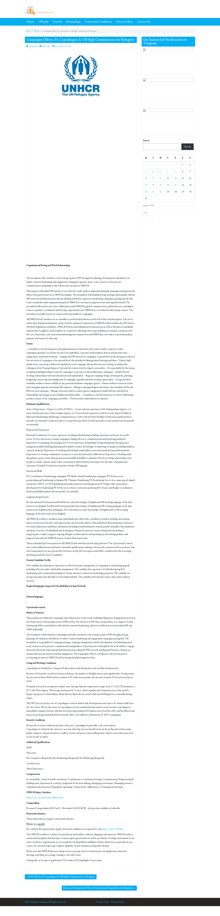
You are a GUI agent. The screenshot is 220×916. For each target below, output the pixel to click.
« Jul (145, 212)
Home (30, 22)
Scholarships (73, 22)
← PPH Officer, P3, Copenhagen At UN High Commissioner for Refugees (60, 876)
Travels (57, 22)
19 (160, 185)
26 (161, 191)
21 (175, 185)
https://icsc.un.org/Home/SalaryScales (44, 797)
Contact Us (143, 22)
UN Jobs (43, 22)
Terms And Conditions (98, 22)
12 (160, 178)
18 (153, 185)
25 (153, 191)
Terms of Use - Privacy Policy (110, 902)
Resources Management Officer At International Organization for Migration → (99, 888)
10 (146, 178)
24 (146, 191)
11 (153, 178)
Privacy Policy (124, 22)
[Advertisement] (80, 124)
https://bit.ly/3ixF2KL (112, 829)
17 (146, 185)
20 (168, 185)
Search (146, 140)
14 (176, 178)
